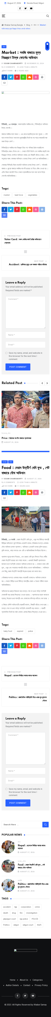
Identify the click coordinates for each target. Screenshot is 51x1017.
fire (21, 913)
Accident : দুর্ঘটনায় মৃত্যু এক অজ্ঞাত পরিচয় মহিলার (28, 264)
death (5, 913)
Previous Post (14, 236)
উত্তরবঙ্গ (4, 433)
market (7, 195)
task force (19, 195)
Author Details (12, 985)
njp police (24, 919)
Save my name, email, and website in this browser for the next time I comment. (25, 356)
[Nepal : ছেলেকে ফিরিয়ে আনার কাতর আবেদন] (8, 846)
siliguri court (28, 925)
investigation (31, 913)
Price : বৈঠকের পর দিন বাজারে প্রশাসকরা (16, 438)
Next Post (39, 261)
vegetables (32, 195)
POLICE (30, 631)
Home (12, 980)
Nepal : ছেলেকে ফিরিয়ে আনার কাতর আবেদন (20, 675)
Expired (20, 631)
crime (37, 907)
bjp (16, 907)
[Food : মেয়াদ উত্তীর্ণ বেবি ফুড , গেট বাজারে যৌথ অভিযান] (8, 866)
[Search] (47, 15)
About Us (24, 980)
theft (39, 925)
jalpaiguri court (9, 919)
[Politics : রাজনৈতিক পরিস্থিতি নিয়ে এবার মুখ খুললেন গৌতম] (8, 885)
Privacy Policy (41, 985)
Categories (38, 980)
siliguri (16, 925)
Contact (26, 985)
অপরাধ (20, 861)
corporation (26, 907)
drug (14, 913)
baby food (8, 631)
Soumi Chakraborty (13, 63)
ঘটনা (9, 433)
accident (7, 907)
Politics (6, 925)
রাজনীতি (20, 880)
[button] (42, 383)
